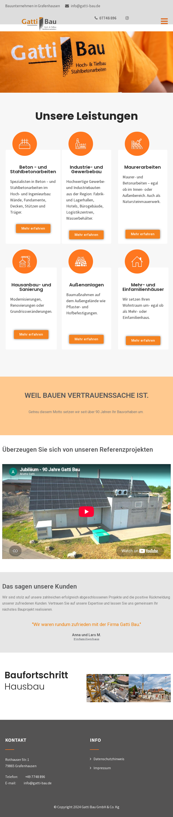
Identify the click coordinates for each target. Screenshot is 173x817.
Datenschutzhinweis (108, 759)
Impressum (102, 768)
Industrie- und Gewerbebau (86, 169)
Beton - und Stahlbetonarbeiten (33, 169)
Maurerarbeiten (142, 167)
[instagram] (127, 18)
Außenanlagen (86, 285)
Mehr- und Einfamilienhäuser (143, 287)
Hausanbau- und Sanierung (31, 287)
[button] (33, 228)
